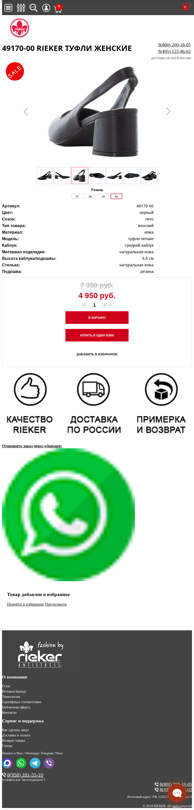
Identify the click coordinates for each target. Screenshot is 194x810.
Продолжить (56, 604)
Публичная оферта (16, 707)
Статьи (7, 746)
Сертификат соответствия (21, 702)
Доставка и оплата (16, 735)
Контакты (9, 712)
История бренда (14, 691)
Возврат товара (13, 740)
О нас (6, 686)
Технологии (11, 697)
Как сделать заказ (15, 730)
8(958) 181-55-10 (25, 774)
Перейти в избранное (25, 604)
